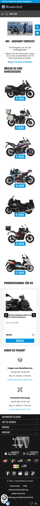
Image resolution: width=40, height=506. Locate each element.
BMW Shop (13, 14)
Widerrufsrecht (18, 493)
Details (20, 341)
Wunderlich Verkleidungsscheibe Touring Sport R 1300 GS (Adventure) (19, 316)
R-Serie (20, 99)
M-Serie (20, 186)
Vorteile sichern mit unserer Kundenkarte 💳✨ (19, 1)
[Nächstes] (34, 315)
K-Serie (20, 215)
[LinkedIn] (26, 473)
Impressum (15, 486)
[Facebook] (7, 473)
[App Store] (10, 453)
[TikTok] (32, 473)
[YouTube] (20, 473)
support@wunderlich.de (20, 409)
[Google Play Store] (29, 453)
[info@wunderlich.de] (37, 33)
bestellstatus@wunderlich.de (20, 379)
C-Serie (20, 273)
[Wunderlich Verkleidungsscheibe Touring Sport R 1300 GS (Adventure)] (20, 301)
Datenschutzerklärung (18, 489)
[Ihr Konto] (36, 503)
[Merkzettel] (31, 503)
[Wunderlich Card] (20, 442)
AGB (25, 486)
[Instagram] (13, 473)
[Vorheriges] (6, 315)
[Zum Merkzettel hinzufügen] (33, 335)
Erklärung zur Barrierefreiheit (20, 497)
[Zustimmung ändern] (8, 503)
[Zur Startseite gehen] (12, 6)
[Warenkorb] (39, 13)
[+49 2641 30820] (37, 27)
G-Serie (20, 244)
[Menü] (2, 13)
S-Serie (20, 157)
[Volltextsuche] (6, 13)
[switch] (4, 501)
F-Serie (20, 128)
